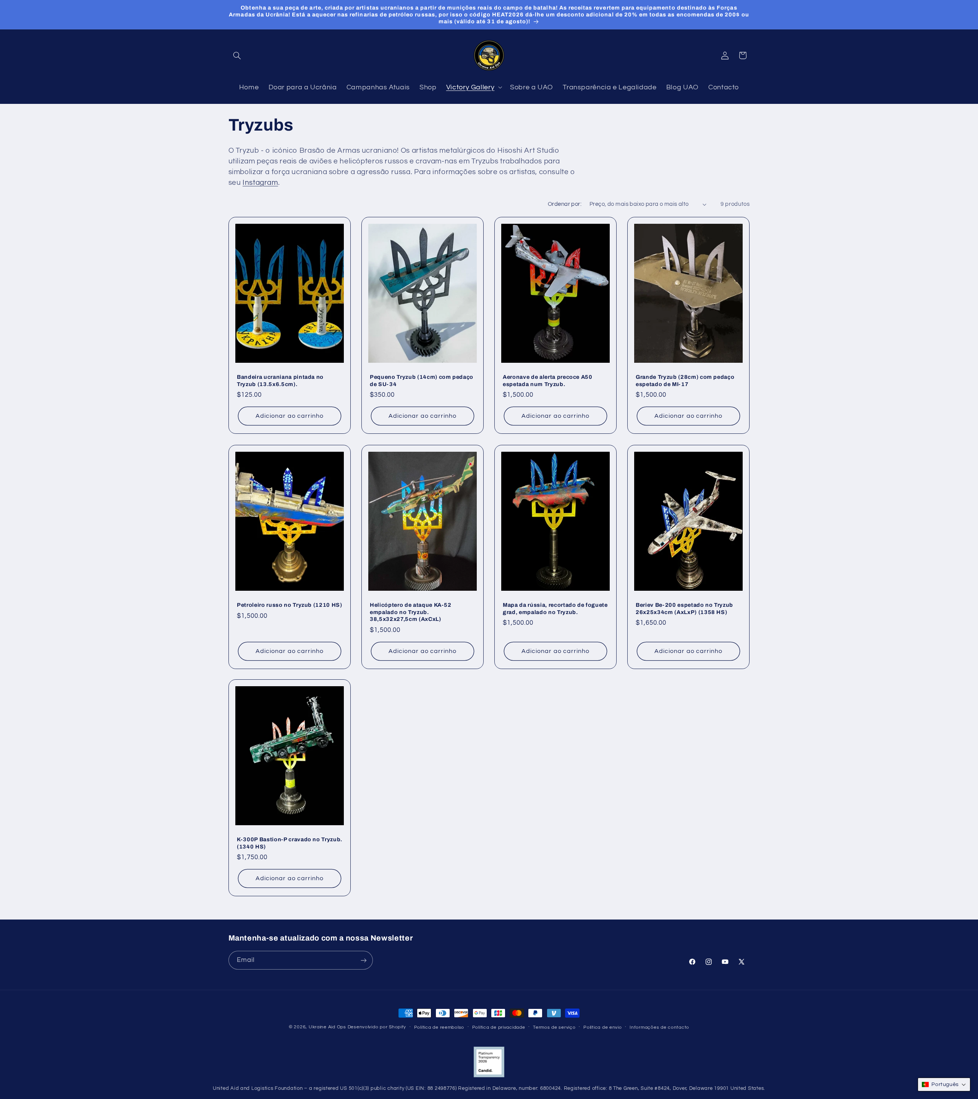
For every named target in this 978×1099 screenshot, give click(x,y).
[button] (237, 55)
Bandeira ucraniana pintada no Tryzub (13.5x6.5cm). (280, 380)
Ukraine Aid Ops (327, 1027)
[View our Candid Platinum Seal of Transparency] (489, 1075)
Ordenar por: (564, 204)
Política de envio (602, 1027)
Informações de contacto (659, 1027)
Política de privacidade (498, 1027)
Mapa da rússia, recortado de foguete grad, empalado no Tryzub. (555, 608)
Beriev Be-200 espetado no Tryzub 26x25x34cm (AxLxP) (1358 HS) (684, 608)
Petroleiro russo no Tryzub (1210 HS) (289, 605)
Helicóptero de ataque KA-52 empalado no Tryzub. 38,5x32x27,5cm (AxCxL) (411, 612)
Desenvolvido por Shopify (377, 1027)
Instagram (260, 182)
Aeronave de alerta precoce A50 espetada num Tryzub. (548, 380)
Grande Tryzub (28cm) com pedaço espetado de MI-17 (685, 380)
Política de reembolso (439, 1027)
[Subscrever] (363, 960)
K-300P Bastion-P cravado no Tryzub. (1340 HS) (289, 843)
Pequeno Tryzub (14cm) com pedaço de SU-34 (421, 380)
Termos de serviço (554, 1027)
